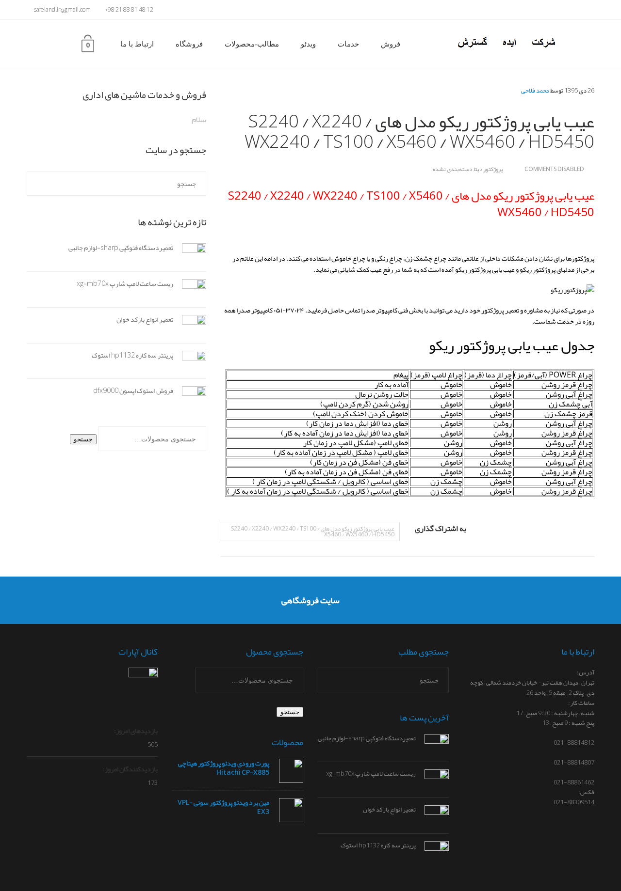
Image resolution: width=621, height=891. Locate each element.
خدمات (348, 44)
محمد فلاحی (535, 90)
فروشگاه (189, 44)
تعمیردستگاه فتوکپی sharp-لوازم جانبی (120, 247)
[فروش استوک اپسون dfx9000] (189, 399)
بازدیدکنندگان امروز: (130, 769)
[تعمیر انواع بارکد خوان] (189, 327)
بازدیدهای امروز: (135, 730)
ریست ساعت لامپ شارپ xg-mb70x (125, 283)
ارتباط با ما (137, 44)
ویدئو (308, 44)
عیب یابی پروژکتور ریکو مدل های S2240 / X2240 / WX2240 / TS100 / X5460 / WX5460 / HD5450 (312, 531)
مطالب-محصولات (252, 44)
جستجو (83, 439)
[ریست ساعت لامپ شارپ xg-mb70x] (189, 291)
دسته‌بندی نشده (452, 169)
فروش (390, 44)
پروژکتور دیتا (488, 169)
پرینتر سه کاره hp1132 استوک (132, 355)
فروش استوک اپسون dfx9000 (133, 390)
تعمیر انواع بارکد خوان (144, 319)
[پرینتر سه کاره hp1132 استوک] (189, 363)
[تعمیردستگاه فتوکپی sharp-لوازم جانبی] (189, 256)
